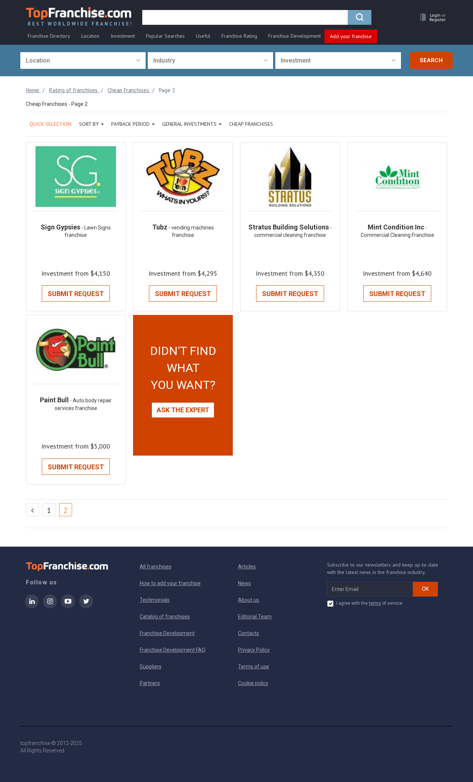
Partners (150, 683)
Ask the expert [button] (183, 410)
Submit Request (76, 294)
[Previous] (32, 509)
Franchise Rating (239, 36)
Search (431, 60)
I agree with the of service (369, 603)
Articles (247, 567)
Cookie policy (253, 683)
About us (248, 600)
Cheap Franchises (251, 124)
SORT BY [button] (89, 124)
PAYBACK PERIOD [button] (130, 124)
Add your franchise (351, 36)
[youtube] (68, 606)
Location (90, 36)
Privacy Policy (254, 650)
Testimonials (155, 600)
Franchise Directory (49, 36)
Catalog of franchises (165, 617)
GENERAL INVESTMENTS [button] (189, 124)
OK (425, 589)
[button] (431, 17)
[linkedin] (32, 606)
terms (375, 603)
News (244, 583)
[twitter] (86, 606)
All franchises (155, 567)
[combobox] (83, 60)
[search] (359, 17)
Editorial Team (255, 617)
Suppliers (150, 666)
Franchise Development (294, 36)
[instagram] (50, 606)
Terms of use (253, 666)
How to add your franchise (170, 583)
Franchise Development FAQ (172, 650)
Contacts (248, 633)
